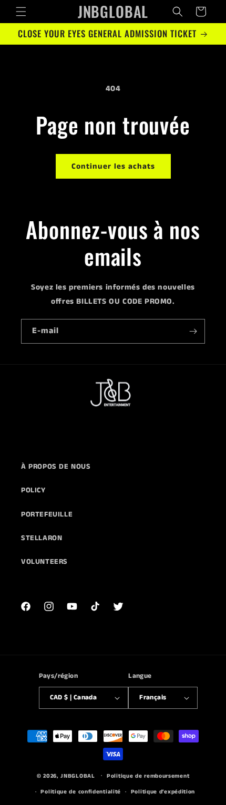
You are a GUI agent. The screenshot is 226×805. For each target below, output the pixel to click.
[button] (21, 11)
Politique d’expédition (163, 792)
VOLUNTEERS (44, 561)
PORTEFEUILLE (47, 514)
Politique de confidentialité (80, 792)
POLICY (33, 490)
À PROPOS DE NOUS (56, 466)
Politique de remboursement (148, 776)
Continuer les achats (113, 166)
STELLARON (41, 538)
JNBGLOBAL (77, 775)
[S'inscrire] (192, 331)
